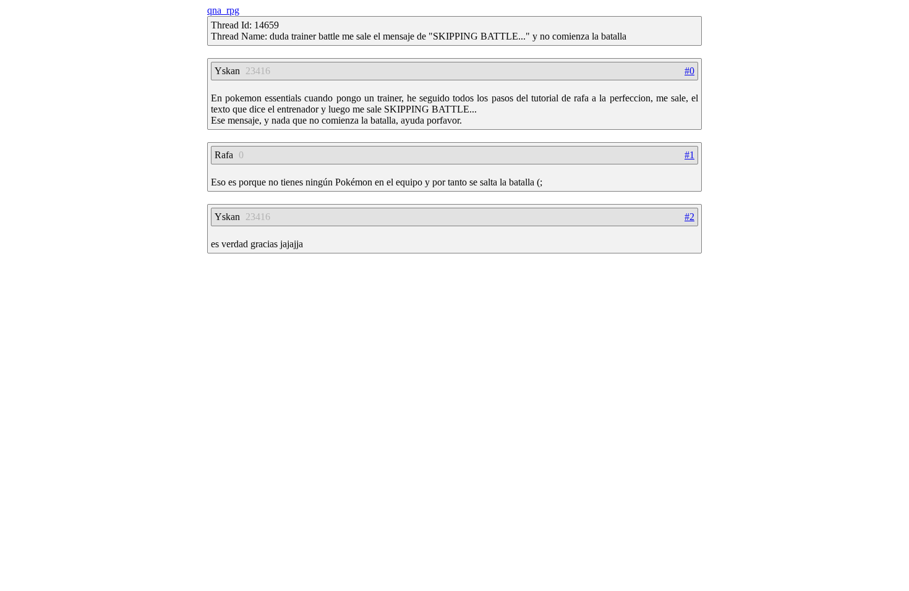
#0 (689, 71)
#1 (689, 155)
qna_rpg (223, 10)
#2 (689, 216)
